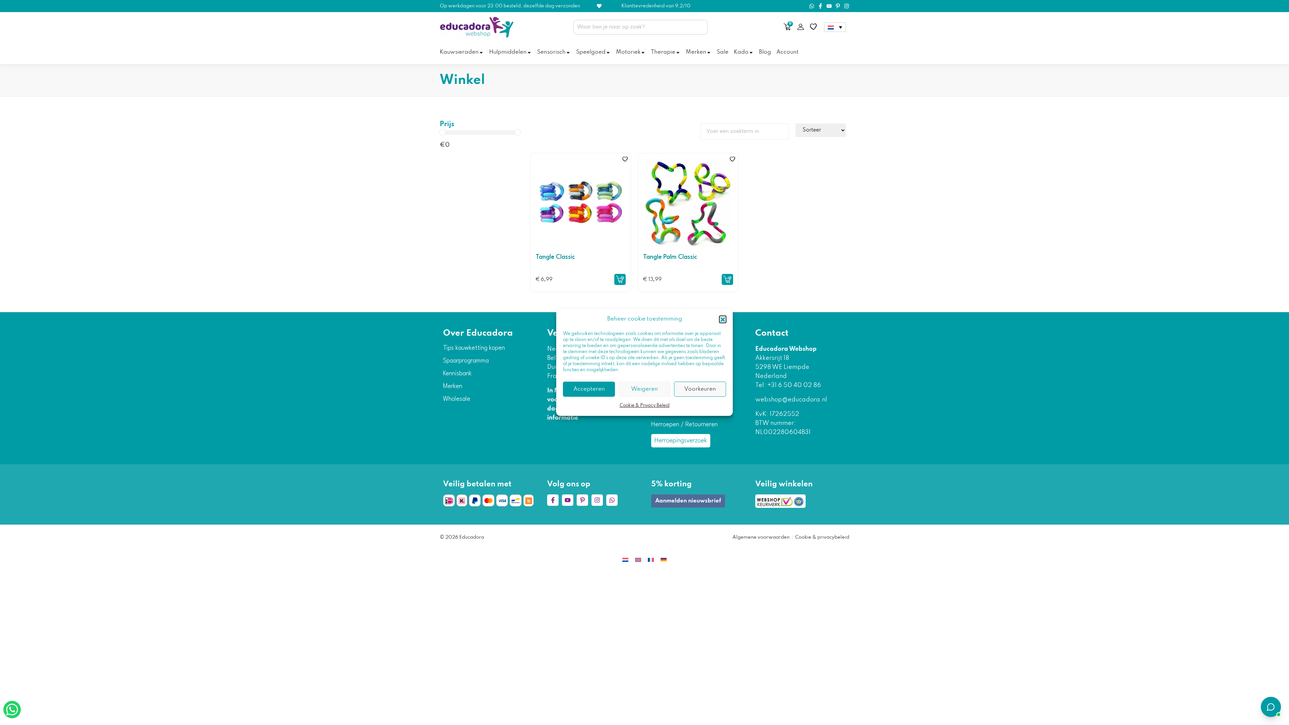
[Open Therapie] (677, 52)
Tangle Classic (555, 257)
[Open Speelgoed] (608, 52)
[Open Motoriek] (643, 52)
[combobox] (640, 27)
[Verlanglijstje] (813, 27)
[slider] (442, 132)
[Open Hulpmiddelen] (529, 52)
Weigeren (644, 389)
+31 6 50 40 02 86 (793, 385)
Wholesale (456, 399)
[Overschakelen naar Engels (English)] (638, 559)
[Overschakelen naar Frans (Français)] (650, 559)
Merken (452, 386)
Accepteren (589, 389)
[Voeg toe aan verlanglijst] (625, 159)
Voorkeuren (700, 389)
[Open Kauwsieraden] (481, 52)
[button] (722, 319)
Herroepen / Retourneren (684, 425)
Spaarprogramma (466, 361)
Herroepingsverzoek (681, 441)
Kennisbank (457, 374)
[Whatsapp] (811, 6)
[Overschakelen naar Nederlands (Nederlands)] (625, 559)
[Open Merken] (708, 52)
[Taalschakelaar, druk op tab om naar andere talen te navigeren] (835, 27)
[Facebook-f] (820, 6)
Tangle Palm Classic (670, 257)
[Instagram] (846, 6)
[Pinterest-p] (838, 6)
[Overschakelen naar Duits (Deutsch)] (663, 559)
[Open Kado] (751, 52)
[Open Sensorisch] (568, 52)
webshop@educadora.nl (791, 400)
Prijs (447, 125)
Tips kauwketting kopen (474, 348)
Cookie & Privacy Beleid (645, 405)
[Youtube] (829, 6)
